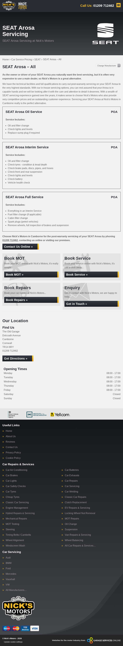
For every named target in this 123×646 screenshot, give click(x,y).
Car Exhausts (72, 475)
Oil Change (71, 524)
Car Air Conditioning (16, 470)
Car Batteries (72, 470)
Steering (10, 529)
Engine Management (17, 508)
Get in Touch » (76, 304)
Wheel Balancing (74, 540)
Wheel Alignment (15, 540)
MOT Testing (12, 524)
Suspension (71, 529)
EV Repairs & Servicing (77, 508)
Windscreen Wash (15, 546)
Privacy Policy (13, 452)
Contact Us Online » (18, 246)
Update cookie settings (13, 642)
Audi (8, 558)
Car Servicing (72, 486)
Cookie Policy (13, 458)
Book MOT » (14, 274)
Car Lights (11, 481)
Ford (8, 568)
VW (8, 585)
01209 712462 (97, 6)
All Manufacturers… (16, 590)
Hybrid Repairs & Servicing (20, 513)
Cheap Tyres (12, 497)
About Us (11, 436)
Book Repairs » (17, 300)
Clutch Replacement (76, 502)
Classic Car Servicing (17, 502)
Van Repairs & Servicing (78, 535)
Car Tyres (11, 491)
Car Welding (71, 491)
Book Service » (77, 274)
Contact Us (12, 447)
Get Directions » (15, 358)
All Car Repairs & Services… (80, 546)
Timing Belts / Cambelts (18, 535)
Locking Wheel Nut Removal (80, 513)
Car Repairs (71, 481)
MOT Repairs (72, 518)
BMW (9, 563)
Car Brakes (12, 475)
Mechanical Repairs (16, 518)
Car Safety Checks (16, 486)
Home (9, 431)
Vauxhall (10, 579)
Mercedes (11, 574)
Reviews (10, 442)
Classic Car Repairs (75, 497)
